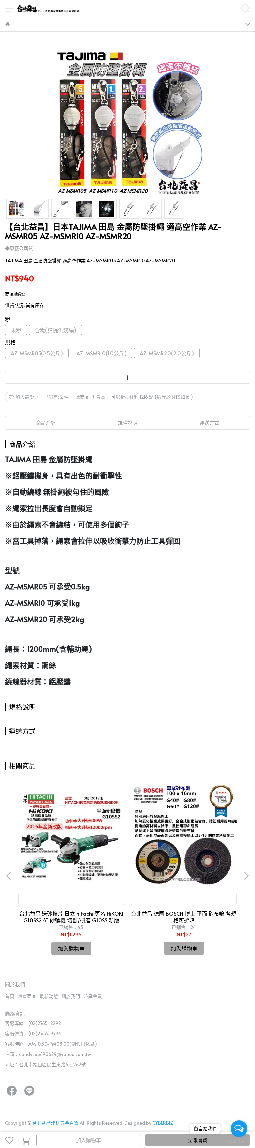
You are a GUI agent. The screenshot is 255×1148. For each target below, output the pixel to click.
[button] (246, 876)
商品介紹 (46, 422)
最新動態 (49, 996)
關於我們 (70, 996)
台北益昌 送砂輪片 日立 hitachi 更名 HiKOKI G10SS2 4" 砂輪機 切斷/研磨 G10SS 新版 (71, 916)
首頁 (9, 996)
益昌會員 (92, 996)
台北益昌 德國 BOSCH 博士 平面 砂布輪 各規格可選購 (183, 916)
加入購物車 (88, 1139)
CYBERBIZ (162, 1123)
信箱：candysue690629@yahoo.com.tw (48, 1054)
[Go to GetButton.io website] (239, 1141)
